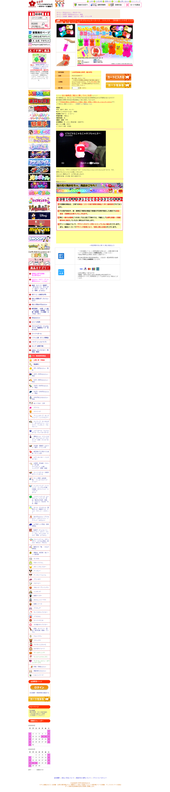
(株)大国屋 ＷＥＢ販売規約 (38, 712)
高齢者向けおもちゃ (40, 671)
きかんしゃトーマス (40, 600)
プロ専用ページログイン (37, 715)
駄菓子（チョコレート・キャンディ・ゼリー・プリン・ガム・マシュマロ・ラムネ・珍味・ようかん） (40, 532)
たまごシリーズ (38, 675)
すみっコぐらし (38, 562)
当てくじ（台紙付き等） (39, 294)
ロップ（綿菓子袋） (38, 346)
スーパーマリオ (38, 620)
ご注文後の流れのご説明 (37, 714)
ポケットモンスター (40, 567)
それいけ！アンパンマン (41, 587)
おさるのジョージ (39, 648)
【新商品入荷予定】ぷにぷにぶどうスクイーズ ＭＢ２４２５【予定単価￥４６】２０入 (39, 66)
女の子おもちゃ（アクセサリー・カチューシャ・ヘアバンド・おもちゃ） (40, 518)
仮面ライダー (38, 595)
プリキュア (37, 608)
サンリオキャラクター (41, 612)
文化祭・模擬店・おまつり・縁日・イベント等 (40, 446)
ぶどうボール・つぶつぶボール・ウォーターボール (40, 431)
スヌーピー (37, 583)
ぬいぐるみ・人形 (39, 403)
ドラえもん (37, 616)
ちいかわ (36, 558)
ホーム (59, 12)
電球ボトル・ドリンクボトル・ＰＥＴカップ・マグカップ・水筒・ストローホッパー (40, 439)
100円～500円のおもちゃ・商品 (73, 14)
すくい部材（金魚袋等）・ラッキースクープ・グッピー (40, 479)
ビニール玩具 (36, 322)
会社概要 (32, 710)
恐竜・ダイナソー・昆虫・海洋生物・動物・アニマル (40, 630)
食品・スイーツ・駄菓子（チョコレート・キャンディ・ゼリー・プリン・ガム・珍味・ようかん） (40, 288)
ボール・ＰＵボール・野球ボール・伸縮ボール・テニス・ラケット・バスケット (40, 510)
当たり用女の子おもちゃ (39, 304)
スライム (36, 407)
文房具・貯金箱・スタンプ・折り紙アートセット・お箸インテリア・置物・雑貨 (40, 465)
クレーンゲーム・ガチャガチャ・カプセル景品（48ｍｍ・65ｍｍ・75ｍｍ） (40, 540)
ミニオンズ (37, 591)
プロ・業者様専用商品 (39, 356)
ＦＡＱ (115, 1)
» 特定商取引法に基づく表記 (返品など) (102, 245)
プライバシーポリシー (100, 778)
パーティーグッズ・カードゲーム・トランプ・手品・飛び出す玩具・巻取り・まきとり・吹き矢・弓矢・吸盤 (40, 500)
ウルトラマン (38, 636)
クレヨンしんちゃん (40, 644)
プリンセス (37, 579)
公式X (91, 1)
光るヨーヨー (77, 12)
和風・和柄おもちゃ (40, 667)
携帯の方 (108, 1)
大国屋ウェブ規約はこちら (84, 104)
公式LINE (99, 1)
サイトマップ (135, 1)
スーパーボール (37, 333)
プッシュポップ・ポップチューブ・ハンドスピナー (40, 416)
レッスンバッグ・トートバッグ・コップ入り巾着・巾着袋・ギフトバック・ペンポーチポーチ (40, 489)
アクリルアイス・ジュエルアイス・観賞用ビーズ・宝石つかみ (40, 327)
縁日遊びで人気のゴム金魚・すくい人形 (40, 452)
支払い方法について (68, 778)
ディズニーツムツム (40, 575)
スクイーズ (37, 411)
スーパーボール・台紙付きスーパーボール (40, 473)
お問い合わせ (124, 1)
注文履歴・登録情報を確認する (39, 693)
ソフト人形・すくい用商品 (40, 338)
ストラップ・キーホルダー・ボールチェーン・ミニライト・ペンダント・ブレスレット (40, 424)
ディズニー (37, 571)
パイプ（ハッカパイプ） (39, 342)
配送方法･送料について (83, 778)
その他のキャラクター (41, 624)
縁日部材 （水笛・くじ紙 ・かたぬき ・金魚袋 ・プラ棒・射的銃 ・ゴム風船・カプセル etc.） (40, 311)
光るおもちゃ (36, 318)
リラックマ (37, 640)
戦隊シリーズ (38, 604)
